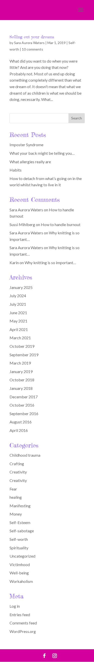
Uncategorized (22, 556)
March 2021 (20, 337)
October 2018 (22, 379)
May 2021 (18, 320)
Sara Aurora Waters (29, 43)
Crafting (17, 463)
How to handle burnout (60, 224)
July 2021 (18, 304)
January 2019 (21, 371)
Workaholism (21, 581)
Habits (16, 170)
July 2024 (18, 295)
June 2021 (18, 312)
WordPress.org (23, 631)
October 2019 (22, 346)
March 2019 (20, 363)
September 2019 (24, 354)
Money (16, 514)
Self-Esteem (20, 522)
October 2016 (22, 405)
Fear (13, 488)
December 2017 (24, 396)
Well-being (19, 572)
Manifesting (20, 505)
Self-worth (19, 539)
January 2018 (21, 388)
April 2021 (19, 329)
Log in (15, 606)
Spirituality (19, 547)
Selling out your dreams (32, 36)
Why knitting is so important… (50, 262)
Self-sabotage (22, 530)
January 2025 (21, 287)
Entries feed (20, 614)
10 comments (32, 49)
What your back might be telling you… (42, 153)
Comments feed (23, 622)
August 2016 (21, 421)
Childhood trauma (25, 455)
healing (16, 497)
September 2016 (24, 413)
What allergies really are (30, 161)
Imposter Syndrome (26, 144)
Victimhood (20, 564)
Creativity (18, 471)
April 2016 (19, 430)
